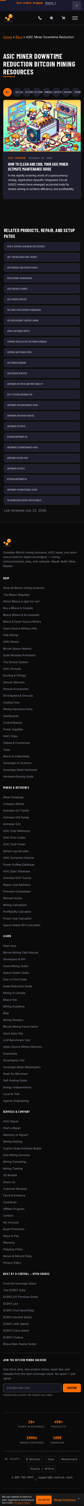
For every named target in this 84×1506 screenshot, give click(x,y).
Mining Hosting (12, 1141)
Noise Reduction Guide (17, 986)
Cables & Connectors (16, 742)
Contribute (10, 1202)
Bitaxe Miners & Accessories (21, 615)
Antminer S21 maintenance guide (22, 447)
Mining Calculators (15, 905)
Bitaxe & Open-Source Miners (22, 621)
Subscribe (72, 1387)
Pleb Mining (10, 635)
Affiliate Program (13, 1208)
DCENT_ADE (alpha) (16, 1323)
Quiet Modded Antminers (19, 655)
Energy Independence (17, 1087)
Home (7, 37)
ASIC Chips (10, 736)
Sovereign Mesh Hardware (20, 769)
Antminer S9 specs (16, 468)
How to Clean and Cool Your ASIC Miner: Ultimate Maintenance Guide (38, 166)
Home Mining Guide (15, 966)
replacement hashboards (19, 278)
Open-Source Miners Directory (22, 1046)
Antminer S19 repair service (20, 415)
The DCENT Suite (14, 1290)
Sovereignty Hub (14, 1060)
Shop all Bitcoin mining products (23, 587)
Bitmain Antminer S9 (17, 479)
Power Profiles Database (18, 864)
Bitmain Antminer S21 (17, 436)
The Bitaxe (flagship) (16, 594)
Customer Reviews (15, 1188)
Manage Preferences (65, 1499)
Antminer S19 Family (16, 817)
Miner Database (13, 797)
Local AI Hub (11, 1094)
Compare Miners (13, 803)
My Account (11, 1222)
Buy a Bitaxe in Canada (18, 608)
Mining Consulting (14, 1161)
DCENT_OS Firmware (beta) (20, 1296)
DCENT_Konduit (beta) (17, 1317)
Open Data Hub (13, 1033)
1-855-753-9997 (22, 1477)
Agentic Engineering (16, 1100)
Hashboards (11, 716)
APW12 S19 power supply (18, 331)
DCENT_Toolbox (13, 1337)
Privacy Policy (12, 1262)
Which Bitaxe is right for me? (21, 601)
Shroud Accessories (16, 689)
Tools (6, 749)
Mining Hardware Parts (17, 709)
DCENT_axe (10, 1303)
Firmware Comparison (17, 891)
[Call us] (40, 18)
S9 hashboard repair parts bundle (24, 500)
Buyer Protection (13, 1229)
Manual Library (12, 898)
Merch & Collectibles (16, 756)
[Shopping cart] (63, 18)
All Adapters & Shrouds (18, 695)
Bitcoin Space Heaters (17, 648)
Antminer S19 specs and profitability (25, 383)
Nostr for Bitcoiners (15, 1073)
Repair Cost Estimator (17, 884)
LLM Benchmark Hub (16, 1040)
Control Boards (12, 722)
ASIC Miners (11, 641)
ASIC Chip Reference (16, 831)
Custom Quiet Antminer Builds (22, 1148)
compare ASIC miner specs (19, 352)
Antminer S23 (12, 824)
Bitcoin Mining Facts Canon (20, 1026)
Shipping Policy (13, 1249)
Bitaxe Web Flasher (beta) (19, 1344)
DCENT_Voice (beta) (16, 1330)
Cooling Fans (11, 702)
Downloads (10, 1053)
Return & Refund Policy (17, 1256)
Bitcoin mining (38, 92)
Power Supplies (13, 729)
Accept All (44, 1499)
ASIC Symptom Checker (18, 857)
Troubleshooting (77, 92)
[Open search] (51, 18)
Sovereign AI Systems (17, 763)
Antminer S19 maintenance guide (22, 405)
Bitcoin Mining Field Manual (20, 952)
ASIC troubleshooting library (22, 257)
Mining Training (13, 1168)
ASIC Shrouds (12, 668)
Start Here (9, 945)
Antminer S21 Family (16, 810)
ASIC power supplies (17, 299)
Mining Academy (14, 1006)
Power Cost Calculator (17, 918)
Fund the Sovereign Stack (19, 1283)
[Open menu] (75, 18)
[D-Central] (9, 18)
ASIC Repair (67, 92)
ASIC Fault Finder (14, 844)
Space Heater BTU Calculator (21, 925)
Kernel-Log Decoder (16, 851)
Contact (8, 1215)
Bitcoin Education (28, 92)
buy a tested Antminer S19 (19, 394)
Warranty (9, 1242)
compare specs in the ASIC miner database (27, 341)
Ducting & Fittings (14, 675)
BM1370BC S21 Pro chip (17, 458)
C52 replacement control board (23, 320)
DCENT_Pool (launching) (18, 1310)
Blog (19, 37)
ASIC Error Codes (14, 837)
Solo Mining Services (16, 1155)
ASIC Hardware (18, 92)
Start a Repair (12, 1128)
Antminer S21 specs (16, 426)
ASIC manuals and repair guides (22, 267)
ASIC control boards (17, 288)
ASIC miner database (16, 362)
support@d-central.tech (55, 1477)
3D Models (10, 1175)
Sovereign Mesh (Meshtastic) (22, 1067)
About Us (9, 1182)
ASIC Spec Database (16, 871)
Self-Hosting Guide (15, 1080)
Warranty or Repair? (16, 1134)
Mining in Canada (14, 992)
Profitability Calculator (17, 911)
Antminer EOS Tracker (17, 878)
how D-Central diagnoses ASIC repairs (26, 246)
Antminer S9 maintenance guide (22, 489)
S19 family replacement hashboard (24, 309)
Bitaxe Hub (10, 999)
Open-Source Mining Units (20, 628)
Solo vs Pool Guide (15, 979)
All (7, 92)
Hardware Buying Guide (18, 776)
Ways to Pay (11, 1236)
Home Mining (58, 92)
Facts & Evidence (14, 1195)
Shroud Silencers (14, 682)
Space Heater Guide (16, 972)
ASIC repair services (17, 373)
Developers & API (14, 959)
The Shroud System (15, 662)
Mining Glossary (13, 1019)
